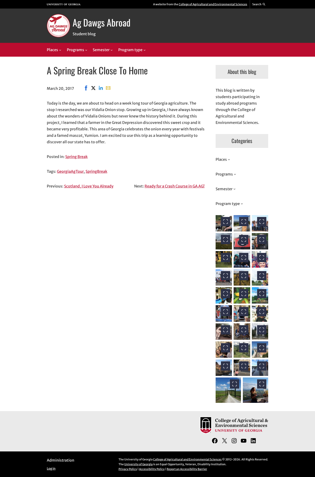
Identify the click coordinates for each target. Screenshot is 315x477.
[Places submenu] (60, 50)
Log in (51, 469)
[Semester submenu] (111, 50)
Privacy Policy (128, 469)
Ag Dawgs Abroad (102, 22)
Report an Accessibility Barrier (187, 469)
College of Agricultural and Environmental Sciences (213, 4)
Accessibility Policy (152, 469)
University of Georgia (138, 464)
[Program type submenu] (144, 50)
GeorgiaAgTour (70, 171)
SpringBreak (96, 171)
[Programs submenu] (86, 50)
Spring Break (76, 156)
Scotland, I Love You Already (88, 186)
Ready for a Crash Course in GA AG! (175, 186)
